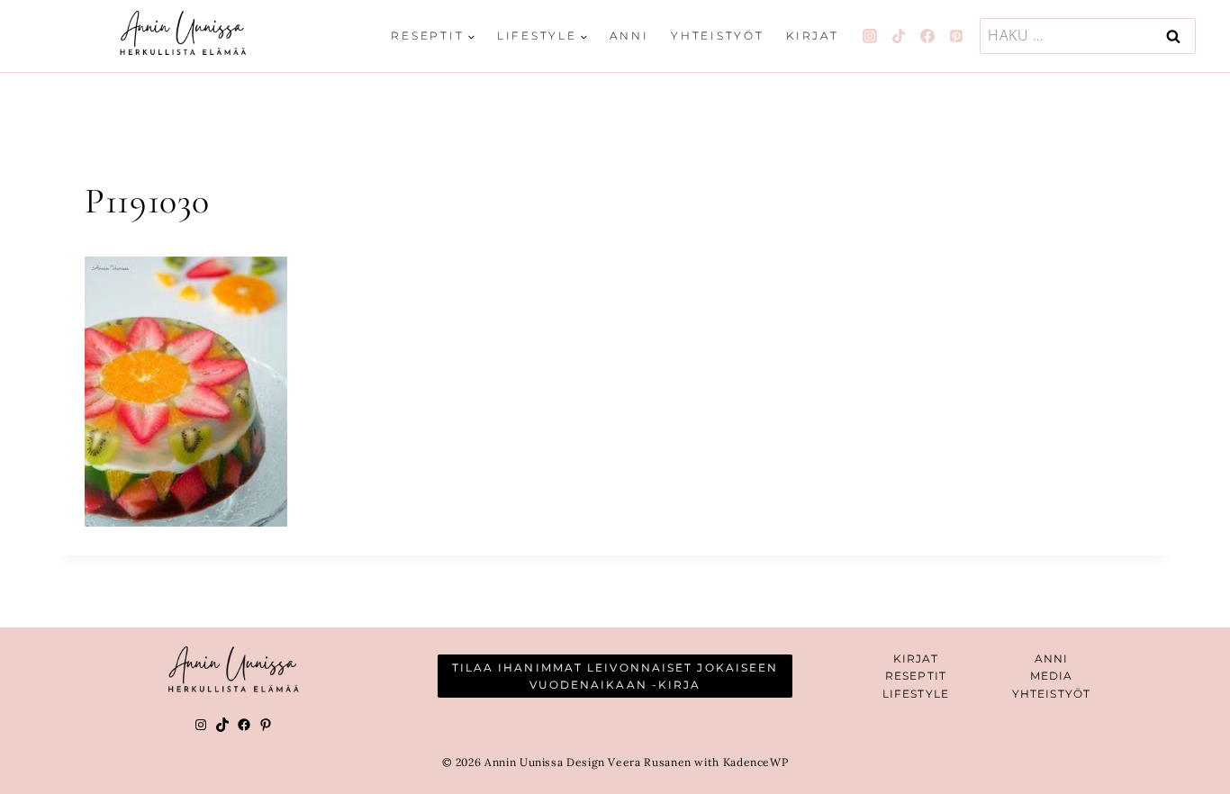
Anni (629, 35)
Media (1051, 675)
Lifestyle (915, 693)
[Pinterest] (956, 36)
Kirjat (812, 35)
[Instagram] (869, 36)
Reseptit (915, 675)
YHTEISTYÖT (1051, 693)
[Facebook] (927, 36)
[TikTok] (898, 36)
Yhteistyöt (717, 35)
